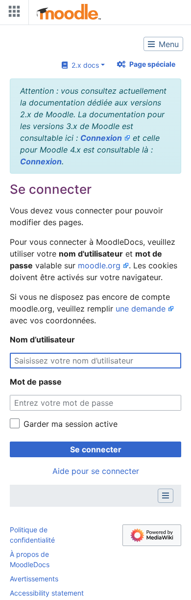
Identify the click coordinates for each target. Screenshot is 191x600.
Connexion (101, 138)
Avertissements (34, 578)
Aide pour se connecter (95, 471)
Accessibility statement (47, 593)
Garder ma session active (71, 424)
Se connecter (95, 449)
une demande (141, 308)
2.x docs (83, 65)
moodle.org (99, 265)
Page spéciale (152, 64)
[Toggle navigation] (12, 13)
